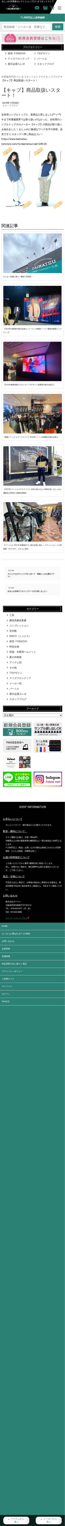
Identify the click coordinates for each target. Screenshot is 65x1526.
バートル (42, 58)
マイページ (7, 986)
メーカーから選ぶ (50, 1520)
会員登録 (6, 949)
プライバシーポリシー (12, 971)
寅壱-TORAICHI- (17, 53)
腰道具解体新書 (17, 620)
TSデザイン (43, 53)
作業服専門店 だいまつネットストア (21, 76)
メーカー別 (15, 683)
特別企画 (14, 646)
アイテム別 (15, 662)
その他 (13, 667)
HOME (5, 926)
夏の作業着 (15, 657)
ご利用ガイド (8, 979)
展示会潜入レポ (16, 64)
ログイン (6, 994)
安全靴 (13, 630)
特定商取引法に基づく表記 (14, 964)
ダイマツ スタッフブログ (16, 918)
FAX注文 (6, 1001)
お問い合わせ (8, 941)
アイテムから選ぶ (17, 1520)
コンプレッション (19, 625)
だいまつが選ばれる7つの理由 (16, 934)
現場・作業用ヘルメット (22, 651)
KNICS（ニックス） (20, 636)
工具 (11, 615)
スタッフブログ (45, 64)
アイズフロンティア (19, 58)
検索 (57, 26)
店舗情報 (6, 956)
